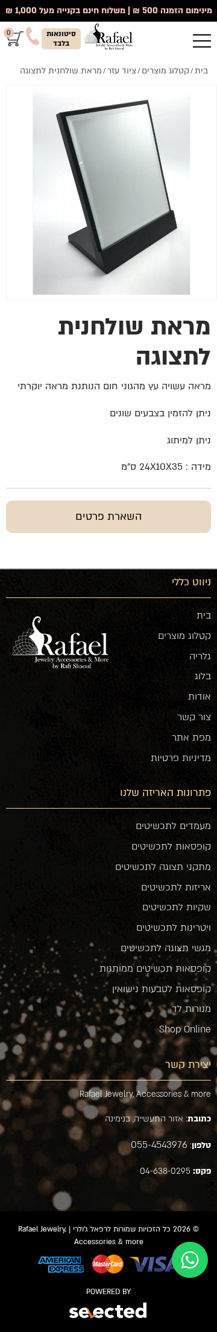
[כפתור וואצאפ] (190, 1260)
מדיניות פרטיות (181, 758)
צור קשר (194, 717)
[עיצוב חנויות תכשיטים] (108, 37)
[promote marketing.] (109, 1312)
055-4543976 (159, 1145)
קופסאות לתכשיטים (171, 846)
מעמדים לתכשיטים (173, 826)
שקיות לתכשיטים (176, 907)
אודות (199, 696)
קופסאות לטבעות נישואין (161, 989)
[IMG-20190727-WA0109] (111, 190)
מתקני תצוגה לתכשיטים (163, 867)
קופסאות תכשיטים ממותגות (155, 968)
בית (204, 615)
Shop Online (185, 1029)
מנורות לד (191, 1009)
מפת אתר (191, 737)
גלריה (200, 656)
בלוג (203, 676)
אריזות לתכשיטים (176, 887)
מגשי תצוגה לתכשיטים (166, 948)
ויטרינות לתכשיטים (173, 927)
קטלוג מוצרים (184, 636)
